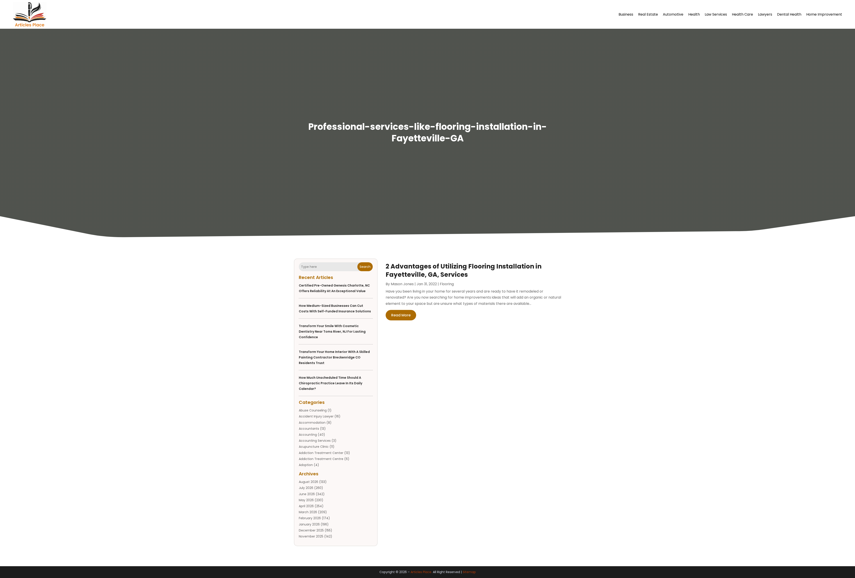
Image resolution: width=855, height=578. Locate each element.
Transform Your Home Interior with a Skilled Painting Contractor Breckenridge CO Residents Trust (334, 357)
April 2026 (306, 506)
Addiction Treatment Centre (321, 459)
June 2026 (307, 494)
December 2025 (311, 530)
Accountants (309, 428)
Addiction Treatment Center (321, 453)
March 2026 (308, 512)
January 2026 (309, 524)
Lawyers (765, 14)
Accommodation (312, 422)
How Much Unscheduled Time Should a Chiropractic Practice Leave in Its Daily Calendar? (330, 383)
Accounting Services (315, 440)
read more (401, 315)
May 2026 (306, 500)
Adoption (306, 465)
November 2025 (311, 536)
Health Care (742, 14)
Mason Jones (402, 284)
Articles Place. (421, 572)
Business (626, 14)
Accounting (308, 434)
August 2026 (308, 482)
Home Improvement (824, 14)
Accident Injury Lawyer (316, 416)
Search (365, 267)
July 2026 (306, 488)
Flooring (447, 284)
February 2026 (310, 518)
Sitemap (469, 572)
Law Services (716, 14)
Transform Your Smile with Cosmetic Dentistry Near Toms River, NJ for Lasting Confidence (332, 331)
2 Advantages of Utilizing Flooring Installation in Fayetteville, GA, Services (464, 270)
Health (694, 14)
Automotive (673, 14)
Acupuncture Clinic (314, 446)
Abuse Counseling (313, 410)
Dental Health (789, 14)
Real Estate (648, 14)
